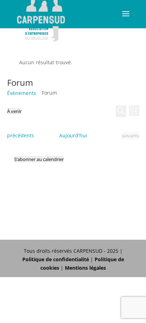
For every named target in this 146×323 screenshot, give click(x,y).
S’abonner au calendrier (39, 159)
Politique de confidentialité (55, 259)
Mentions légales (85, 267)
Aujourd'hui (73, 135)
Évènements (21, 93)
